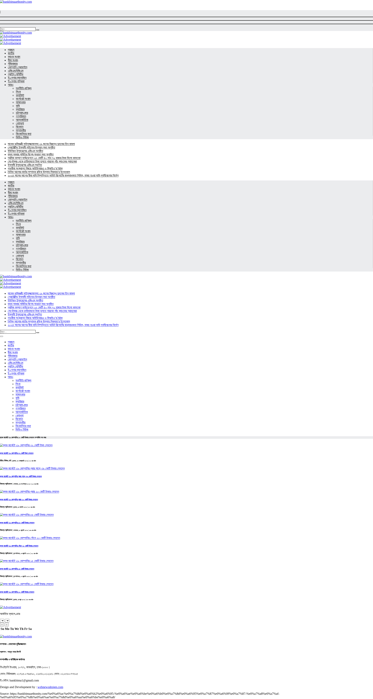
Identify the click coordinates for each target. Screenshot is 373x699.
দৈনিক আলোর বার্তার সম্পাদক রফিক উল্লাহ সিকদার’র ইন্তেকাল (39, 172)
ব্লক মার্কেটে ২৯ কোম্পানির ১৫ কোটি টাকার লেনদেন (17, 569)
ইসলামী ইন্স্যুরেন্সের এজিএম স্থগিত (25, 165)
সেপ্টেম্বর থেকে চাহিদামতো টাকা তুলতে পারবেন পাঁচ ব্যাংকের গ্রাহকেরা (42, 161)
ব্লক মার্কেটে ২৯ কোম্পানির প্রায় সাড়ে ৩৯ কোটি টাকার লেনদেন (21, 476)
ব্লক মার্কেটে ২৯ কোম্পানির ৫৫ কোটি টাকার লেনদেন (17, 522)
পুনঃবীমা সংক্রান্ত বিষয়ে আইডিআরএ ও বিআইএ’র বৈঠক (35, 168)
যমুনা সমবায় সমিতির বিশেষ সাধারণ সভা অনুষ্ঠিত (31, 154)
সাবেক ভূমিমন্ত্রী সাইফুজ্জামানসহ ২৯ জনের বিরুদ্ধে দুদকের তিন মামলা (41, 144)
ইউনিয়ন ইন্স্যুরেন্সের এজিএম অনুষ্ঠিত (25, 151)
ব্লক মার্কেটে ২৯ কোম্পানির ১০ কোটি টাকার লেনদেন (17, 592)
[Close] (1, 336)
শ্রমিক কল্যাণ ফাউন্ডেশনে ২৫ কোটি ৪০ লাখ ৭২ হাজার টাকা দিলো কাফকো (44, 158)
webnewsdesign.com (50, 687)
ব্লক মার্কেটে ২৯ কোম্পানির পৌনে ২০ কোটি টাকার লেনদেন (19, 546)
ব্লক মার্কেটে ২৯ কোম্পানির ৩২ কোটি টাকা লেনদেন (16, 453)
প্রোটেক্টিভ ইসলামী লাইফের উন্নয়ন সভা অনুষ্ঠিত (31, 147)
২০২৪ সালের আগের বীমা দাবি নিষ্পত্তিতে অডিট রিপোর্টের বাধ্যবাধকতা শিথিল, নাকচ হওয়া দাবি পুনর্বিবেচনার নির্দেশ (63, 175)
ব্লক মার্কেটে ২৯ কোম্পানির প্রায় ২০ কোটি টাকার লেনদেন (19, 499)
